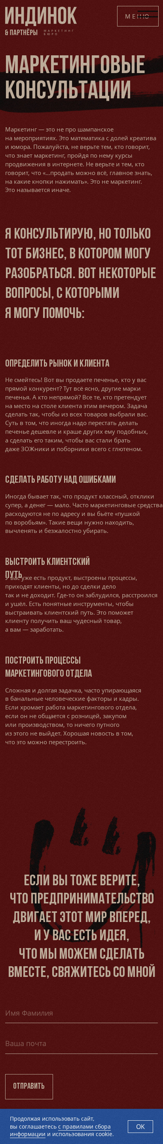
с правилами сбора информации (60, 1130)
